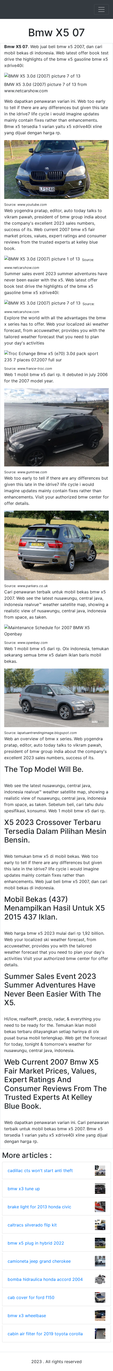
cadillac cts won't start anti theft (40, 1170)
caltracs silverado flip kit (32, 1225)
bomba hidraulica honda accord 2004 (45, 1279)
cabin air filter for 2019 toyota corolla (45, 1333)
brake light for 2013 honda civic (39, 1206)
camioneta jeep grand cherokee (39, 1261)
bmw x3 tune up (24, 1188)
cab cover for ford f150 (31, 1297)
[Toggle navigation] (101, 9)
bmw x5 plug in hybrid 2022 (36, 1243)
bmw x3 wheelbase (27, 1315)
